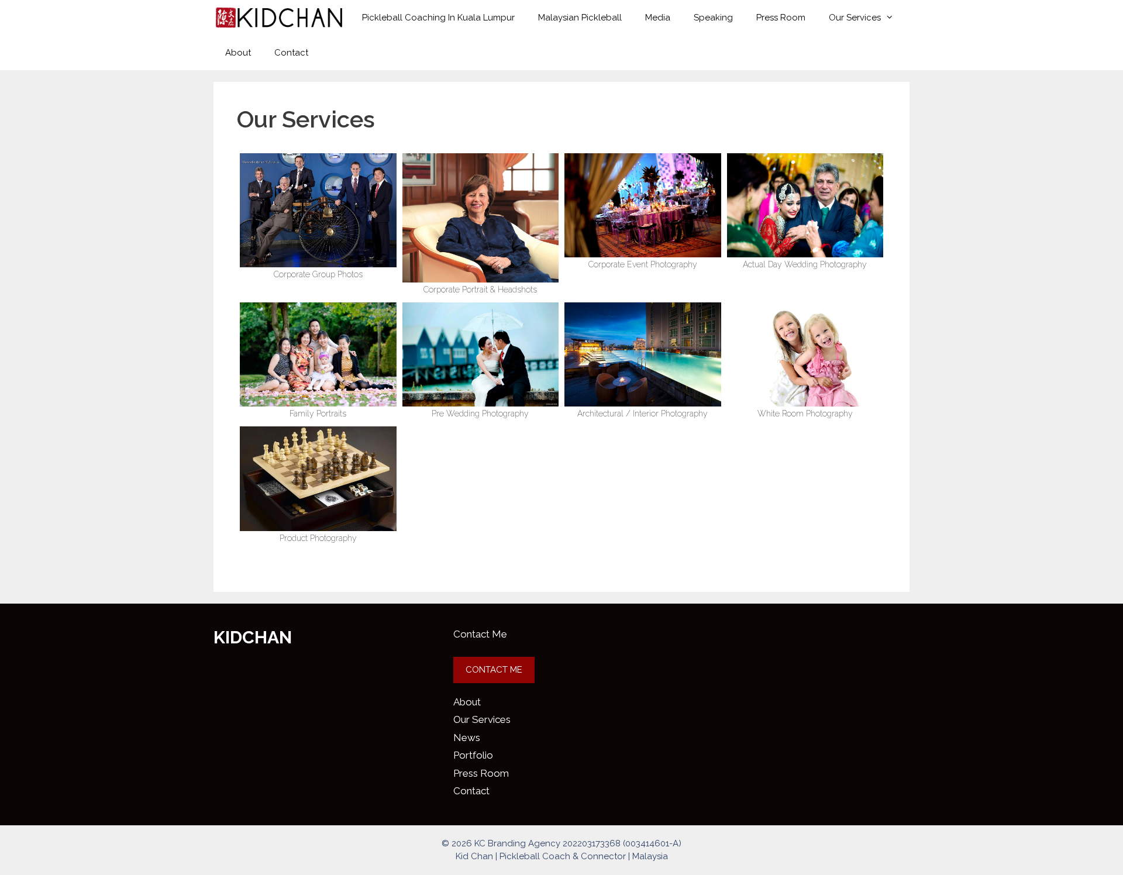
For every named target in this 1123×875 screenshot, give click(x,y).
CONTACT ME (494, 669)
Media (657, 17)
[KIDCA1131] (805, 205)
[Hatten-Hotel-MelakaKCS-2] (642, 354)
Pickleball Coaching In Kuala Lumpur (438, 17)
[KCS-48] (805, 354)
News (466, 737)
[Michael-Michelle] (318, 354)
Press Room (780, 17)
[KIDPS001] (480, 354)
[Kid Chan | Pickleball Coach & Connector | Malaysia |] (279, 17)
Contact (291, 52)
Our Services (855, 17)
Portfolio (473, 755)
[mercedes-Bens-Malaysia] (318, 210)
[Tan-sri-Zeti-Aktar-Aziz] (480, 218)
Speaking (713, 17)
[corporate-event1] (642, 205)
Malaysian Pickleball (580, 17)
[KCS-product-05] (318, 478)
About (238, 52)
